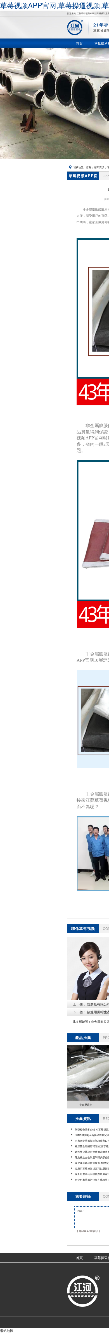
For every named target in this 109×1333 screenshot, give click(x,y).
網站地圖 (6, 1330)
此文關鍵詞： (82, 1021)
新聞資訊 (99, 167)
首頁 (88, 167)
